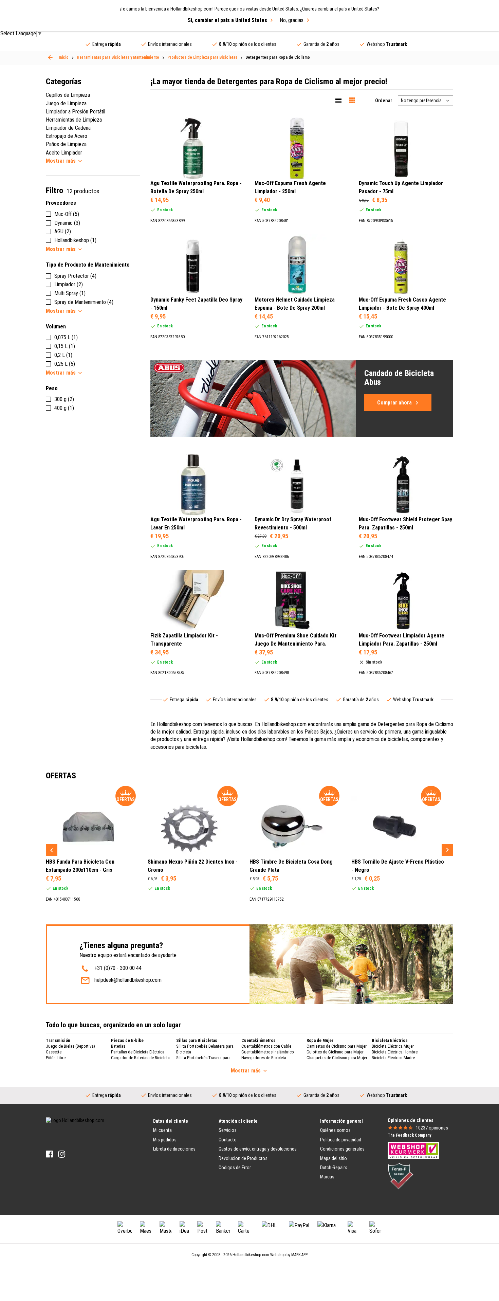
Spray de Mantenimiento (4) (83, 302)
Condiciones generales (342, 1149)
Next (447, 850)
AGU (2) (62, 231)
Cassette (53, 1051)
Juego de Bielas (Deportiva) (70, 1046)
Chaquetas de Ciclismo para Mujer (337, 1057)
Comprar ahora (394, 402)
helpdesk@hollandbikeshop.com (128, 980)
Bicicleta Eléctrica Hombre (395, 1051)
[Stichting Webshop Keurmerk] (413, 1150)
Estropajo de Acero (66, 136)
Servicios (228, 1130)
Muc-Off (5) (66, 214)
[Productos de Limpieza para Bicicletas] (50, 57)
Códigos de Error (235, 1167)
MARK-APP (299, 1254)
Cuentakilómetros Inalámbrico (267, 1051)
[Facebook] (49, 1154)
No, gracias (291, 20)
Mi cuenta (162, 1130)
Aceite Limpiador (64, 152)
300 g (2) (64, 399)
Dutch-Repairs (333, 1167)
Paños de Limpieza (66, 144)
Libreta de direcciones (174, 1149)
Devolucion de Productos (243, 1158)
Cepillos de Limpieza (68, 95)
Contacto (228, 1139)
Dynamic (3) (67, 223)
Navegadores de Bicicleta (263, 1057)
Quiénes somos (335, 1130)
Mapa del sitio (333, 1158)
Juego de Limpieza (66, 103)
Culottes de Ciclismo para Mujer (335, 1051)
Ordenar (383, 100)
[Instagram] (61, 1154)
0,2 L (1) (63, 355)
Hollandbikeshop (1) (75, 240)
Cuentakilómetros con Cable (266, 1046)
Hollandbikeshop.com (251, 1254)
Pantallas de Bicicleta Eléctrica (137, 1051)
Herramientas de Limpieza (74, 119)
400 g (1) (64, 408)
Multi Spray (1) (70, 293)
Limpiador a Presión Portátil (75, 111)
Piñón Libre (56, 1057)
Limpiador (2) (68, 284)
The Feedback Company (409, 1135)
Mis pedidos (165, 1139)
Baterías (118, 1046)
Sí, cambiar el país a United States (227, 20)
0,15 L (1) (64, 346)
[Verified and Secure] (400, 1175)
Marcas (327, 1176)
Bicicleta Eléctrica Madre (393, 1057)
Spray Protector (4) (75, 276)
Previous (51, 850)
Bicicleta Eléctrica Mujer (393, 1046)
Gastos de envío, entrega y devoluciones (258, 1149)
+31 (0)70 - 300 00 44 (118, 968)
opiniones (432, 1128)
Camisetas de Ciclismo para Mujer (337, 1046)
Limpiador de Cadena (68, 128)
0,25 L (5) (64, 364)
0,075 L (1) (66, 337)
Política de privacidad (340, 1139)
